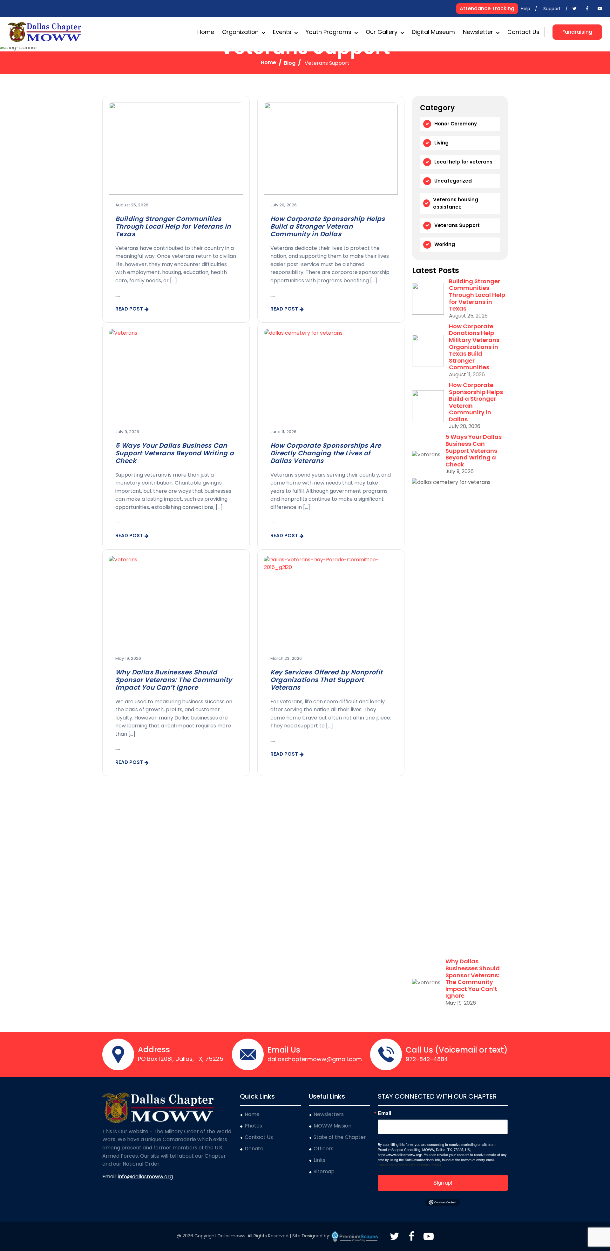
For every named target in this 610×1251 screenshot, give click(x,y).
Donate (254, 1148)
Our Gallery (381, 32)
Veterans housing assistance (455, 203)
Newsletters (329, 1114)
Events (282, 32)
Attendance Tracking (487, 8)
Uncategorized (453, 180)
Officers (324, 1148)
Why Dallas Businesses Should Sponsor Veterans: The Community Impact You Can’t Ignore (173, 679)
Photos (253, 1125)
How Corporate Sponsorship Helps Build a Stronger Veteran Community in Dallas (327, 226)
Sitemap (324, 1171)
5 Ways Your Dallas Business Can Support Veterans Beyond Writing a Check (174, 453)
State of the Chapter (340, 1137)
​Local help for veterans (463, 161)
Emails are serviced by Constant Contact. (410, 1164)
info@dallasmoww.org (145, 1176)
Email (384, 1113)
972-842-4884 (427, 1059)
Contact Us (523, 32)
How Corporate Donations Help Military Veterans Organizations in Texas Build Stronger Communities (474, 347)
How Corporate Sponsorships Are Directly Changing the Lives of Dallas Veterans (325, 453)
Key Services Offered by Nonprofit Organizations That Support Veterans (326, 679)
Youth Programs (328, 32)
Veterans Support (457, 225)
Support (552, 8)
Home (205, 32)
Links (319, 1160)
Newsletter (478, 32)
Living (441, 142)
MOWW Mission (332, 1125)
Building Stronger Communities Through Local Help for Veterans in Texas (173, 226)
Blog (289, 63)
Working (444, 244)
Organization (240, 32)
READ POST (129, 308)
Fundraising (577, 32)
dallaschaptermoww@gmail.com (315, 1059)
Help (525, 8)
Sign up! (442, 1182)
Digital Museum (433, 32)
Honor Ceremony (455, 123)
